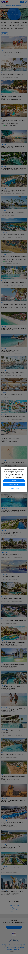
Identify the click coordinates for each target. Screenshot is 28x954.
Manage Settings (14, 488)
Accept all (14, 480)
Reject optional (14, 484)
